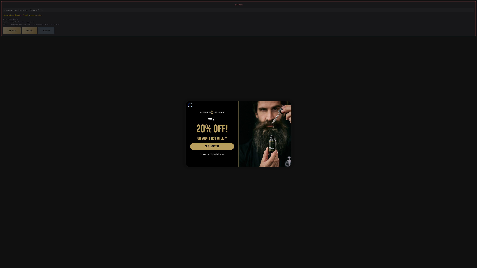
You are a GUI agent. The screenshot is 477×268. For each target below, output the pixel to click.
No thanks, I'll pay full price (212, 154)
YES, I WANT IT (212, 146)
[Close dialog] (190, 105)
